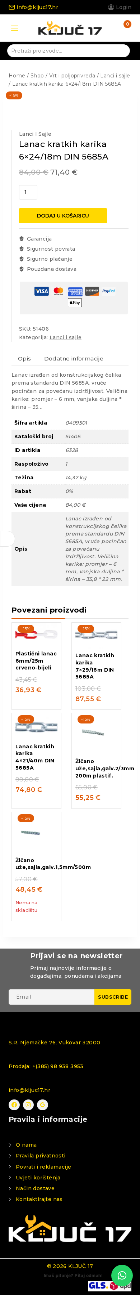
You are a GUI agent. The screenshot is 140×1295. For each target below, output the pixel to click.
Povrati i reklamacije (43, 1167)
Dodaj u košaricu (63, 215)
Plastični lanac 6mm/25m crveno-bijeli (36, 660)
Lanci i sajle (35, 134)
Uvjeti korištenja (38, 1177)
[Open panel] (15, 28)
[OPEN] (7, 538)
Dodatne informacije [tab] (74, 358)
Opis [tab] (24, 358)
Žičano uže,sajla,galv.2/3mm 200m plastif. (104, 768)
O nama (26, 1145)
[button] (122, 1275)
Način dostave (35, 1188)
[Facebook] (14, 1105)
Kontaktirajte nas (39, 1199)
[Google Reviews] (42, 1105)
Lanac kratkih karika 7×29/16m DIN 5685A (94, 666)
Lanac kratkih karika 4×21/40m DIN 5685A (35, 757)
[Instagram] (28, 1105)
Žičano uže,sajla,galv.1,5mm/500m (53, 864)
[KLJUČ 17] (70, 28)
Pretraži (120, 50)
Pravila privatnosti (41, 1155)
